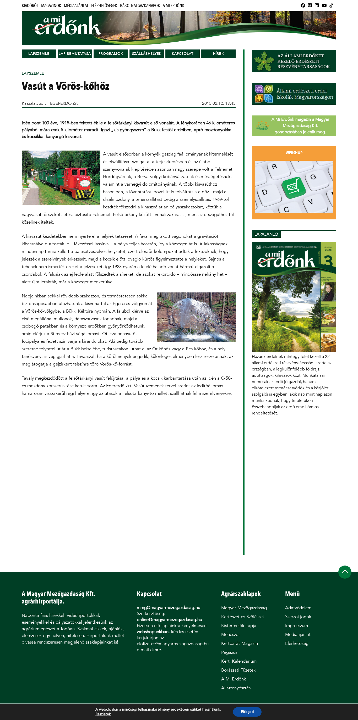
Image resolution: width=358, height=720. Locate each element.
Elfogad (247, 711)
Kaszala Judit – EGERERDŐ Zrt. (50, 103)
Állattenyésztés (236, 688)
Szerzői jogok (298, 617)
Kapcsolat (182, 53)
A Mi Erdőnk (173, 6)
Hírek (218, 53)
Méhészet (230, 635)
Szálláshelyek (146, 53)
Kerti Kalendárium (239, 661)
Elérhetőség (296, 643)
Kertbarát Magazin (239, 643)
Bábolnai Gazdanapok (140, 6)
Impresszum (296, 626)
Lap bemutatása (75, 53)
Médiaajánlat (76, 6)
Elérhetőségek (104, 6)
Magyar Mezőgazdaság (244, 608)
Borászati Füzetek (238, 670)
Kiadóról (30, 6)
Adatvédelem (298, 608)
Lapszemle (39, 53)
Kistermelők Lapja (238, 626)
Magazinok (51, 6)
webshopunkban (153, 632)
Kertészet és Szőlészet (242, 617)
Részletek (103, 714)
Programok (111, 53)
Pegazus (229, 652)
